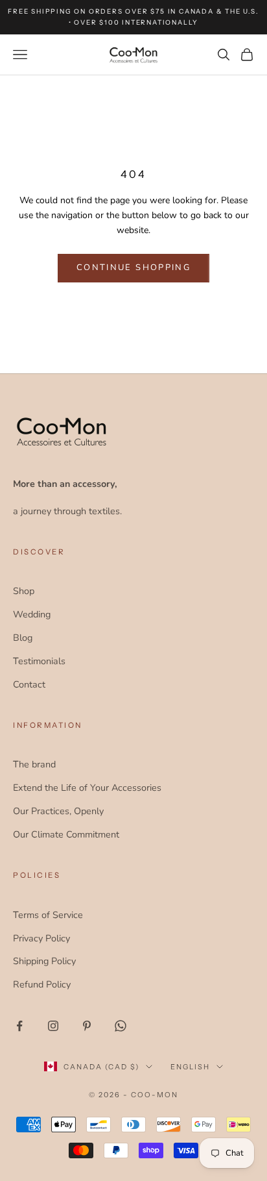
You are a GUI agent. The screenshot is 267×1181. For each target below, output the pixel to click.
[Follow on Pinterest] (86, 1025)
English (190, 1066)
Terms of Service (48, 914)
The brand (34, 764)
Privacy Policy (41, 938)
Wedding (32, 614)
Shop (23, 590)
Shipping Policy (44, 960)
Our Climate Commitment (66, 834)
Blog (22, 637)
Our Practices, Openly (58, 810)
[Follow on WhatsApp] (120, 1025)
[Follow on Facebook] (19, 1025)
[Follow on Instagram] (53, 1025)
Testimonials (39, 660)
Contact (29, 684)
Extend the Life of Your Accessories (87, 787)
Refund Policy (42, 984)
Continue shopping (133, 267)
